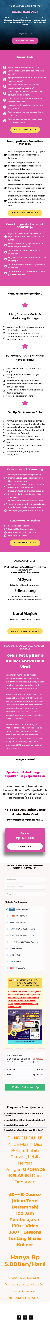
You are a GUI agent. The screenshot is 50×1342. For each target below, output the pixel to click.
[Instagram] (25, 1317)
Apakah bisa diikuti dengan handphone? (25, 1120)
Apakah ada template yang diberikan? (24, 1130)
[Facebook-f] (19, 1317)
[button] (25, 1114)
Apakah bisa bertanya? (17, 1125)
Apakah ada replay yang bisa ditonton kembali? (23, 1114)
